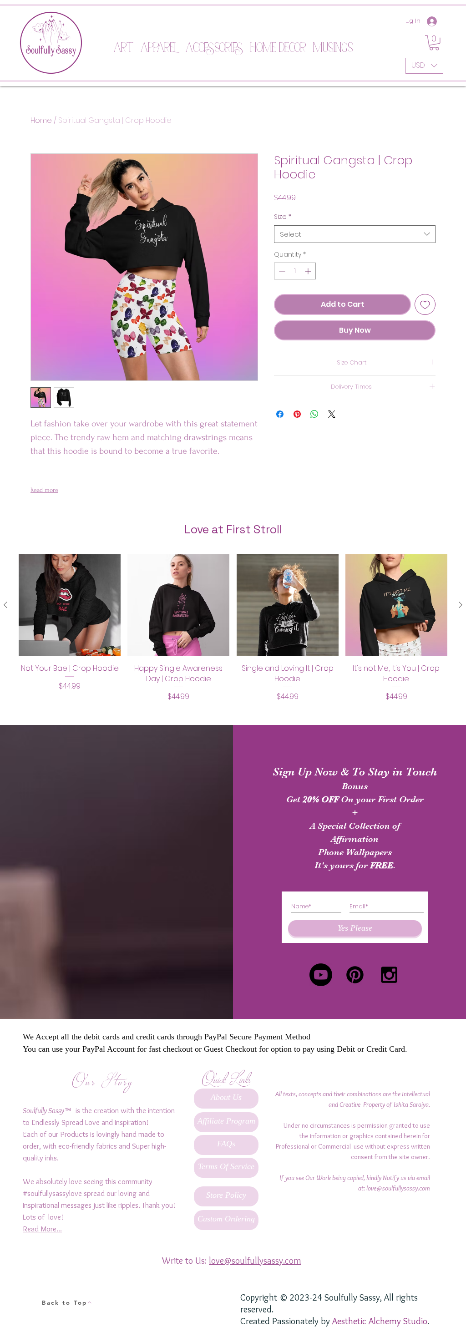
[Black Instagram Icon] (389, 974)
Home (41, 120)
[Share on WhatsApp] (314, 414)
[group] (233, 633)
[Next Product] (460, 604)
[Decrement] (281, 271)
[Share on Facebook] (279, 414)
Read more (44, 489)
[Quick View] (70, 605)
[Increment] (308, 271)
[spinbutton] (295, 271)
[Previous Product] (5, 604)
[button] (123, 43)
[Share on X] (331, 414)
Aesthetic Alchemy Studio (379, 1321)
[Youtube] (320, 974)
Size (282, 217)
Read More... (42, 1228)
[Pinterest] (355, 974)
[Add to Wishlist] (425, 304)
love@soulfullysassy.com (398, 1188)
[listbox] (424, 66)
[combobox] (355, 234)
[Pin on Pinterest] (297, 414)
